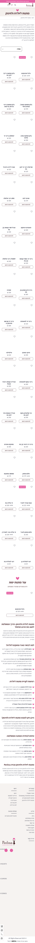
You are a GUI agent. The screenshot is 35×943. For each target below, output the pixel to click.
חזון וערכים (13, 803)
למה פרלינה (13, 805)
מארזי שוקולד (30, 793)
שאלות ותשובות (30, 825)
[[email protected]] (26, 849)
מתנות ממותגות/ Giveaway (26, 795)
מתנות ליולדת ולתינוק (28, 800)
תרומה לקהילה (12, 798)
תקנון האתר (31, 828)
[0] (8, 5)
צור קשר (32, 823)
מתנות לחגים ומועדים (28, 798)
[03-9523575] (26, 864)
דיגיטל (9, 941)
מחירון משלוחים (29, 818)
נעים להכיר (13, 800)
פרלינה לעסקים (12, 795)
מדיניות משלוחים (29, 821)
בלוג (33, 816)
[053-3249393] (26, 878)
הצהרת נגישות (30, 830)
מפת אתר (31, 832)
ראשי (33, 18)
